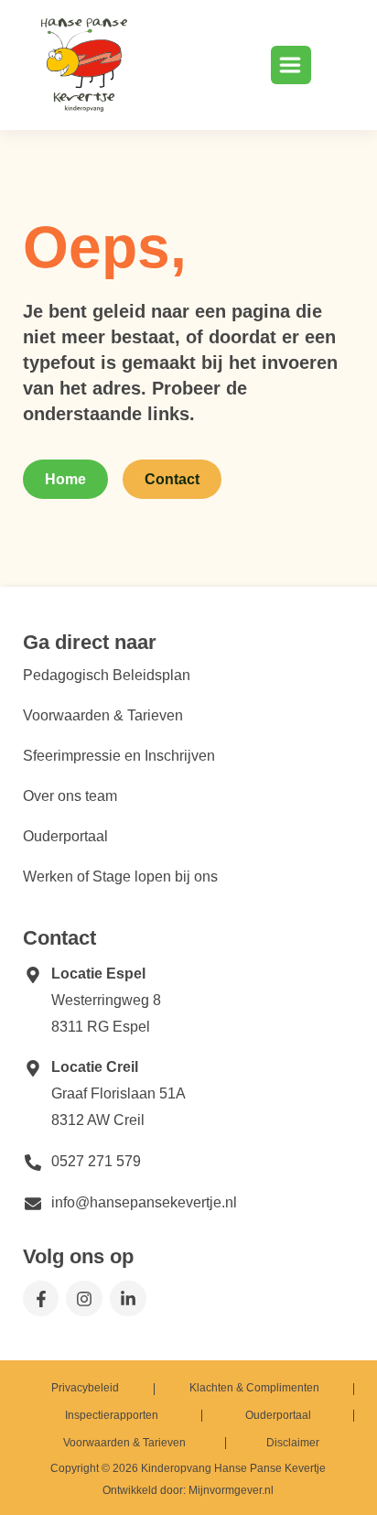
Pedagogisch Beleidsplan (106, 675)
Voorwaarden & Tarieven (103, 715)
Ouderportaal (65, 836)
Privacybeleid (85, 1387)
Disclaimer (292, 1442)
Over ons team (70, 796)
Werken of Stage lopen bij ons (120, 876)
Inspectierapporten (111, 1415)
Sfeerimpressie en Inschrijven (119, 755)
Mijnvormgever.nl (231, 1490)
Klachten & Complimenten (254, 1387)
